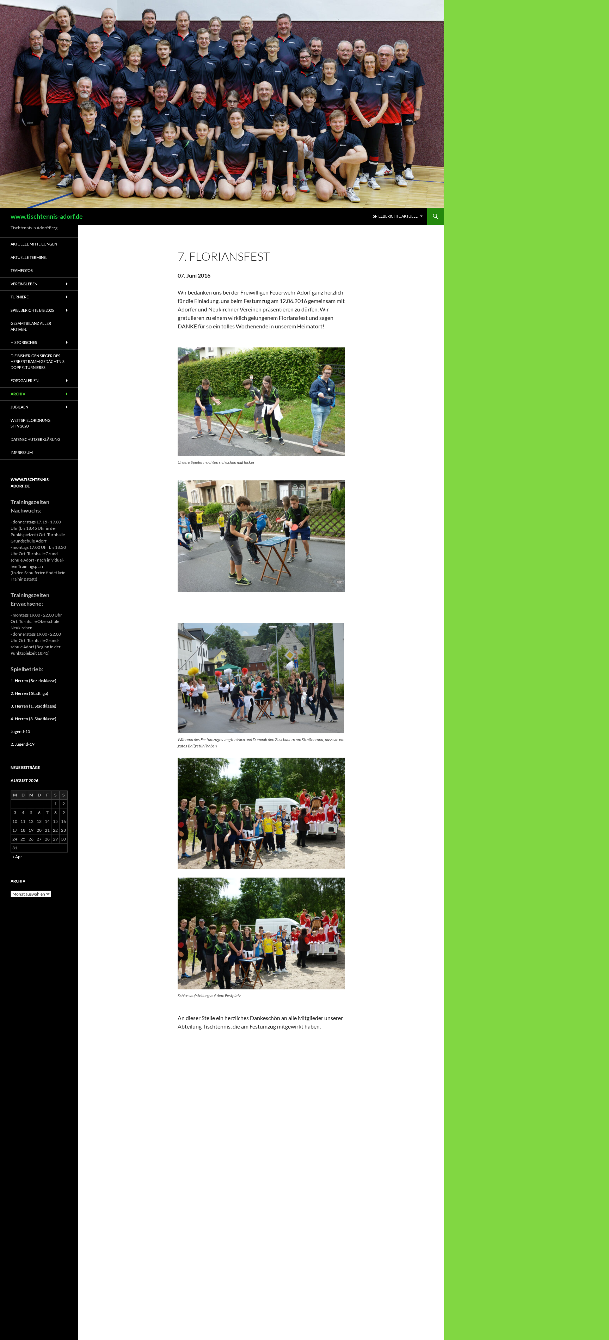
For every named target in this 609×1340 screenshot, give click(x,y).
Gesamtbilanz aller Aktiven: (31, 326)
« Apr (17, 856)
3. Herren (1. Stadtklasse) (33, 706)
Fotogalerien (24, 380)
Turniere (20, 297)
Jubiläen (19, 407)
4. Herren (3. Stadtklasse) (33, 718)
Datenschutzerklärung (35, 439)
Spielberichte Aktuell (395, 216)
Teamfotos (22, 270)
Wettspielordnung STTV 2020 (30, 423)
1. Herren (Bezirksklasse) (33, 680)
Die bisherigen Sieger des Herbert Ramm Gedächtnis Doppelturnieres (37, 361)
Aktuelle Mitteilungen (34, 244)
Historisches (24, 342)
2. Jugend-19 (23, 744)
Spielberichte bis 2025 (32, 310)
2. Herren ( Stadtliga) (29, 693)
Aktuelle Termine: (29, 257)
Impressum (22, 452)
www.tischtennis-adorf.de (47, 216)
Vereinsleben (24, 283)
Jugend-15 (20, 731)
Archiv (18, 394)
